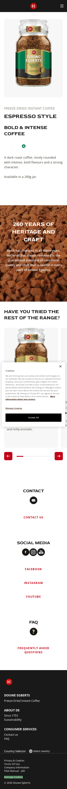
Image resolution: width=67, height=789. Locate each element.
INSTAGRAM (33, 583)
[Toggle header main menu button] (62, 6)
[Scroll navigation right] (59, 456)
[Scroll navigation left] (8, 456)
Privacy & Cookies (14, 760)
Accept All (33, 417)
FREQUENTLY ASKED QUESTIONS (33, 650)
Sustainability (12, 720)
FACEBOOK (33, 569)
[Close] (60, 366)
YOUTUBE (33, 597)
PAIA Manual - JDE (14, 770)
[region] (33, 394)
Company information (16, 767)
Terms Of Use (12, 764)
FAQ (6, 739)
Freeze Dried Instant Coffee (22, 701)
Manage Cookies (13, 777)
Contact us (11, 735)
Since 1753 (11, 715)
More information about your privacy (30, 398)
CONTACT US (33, 517)
